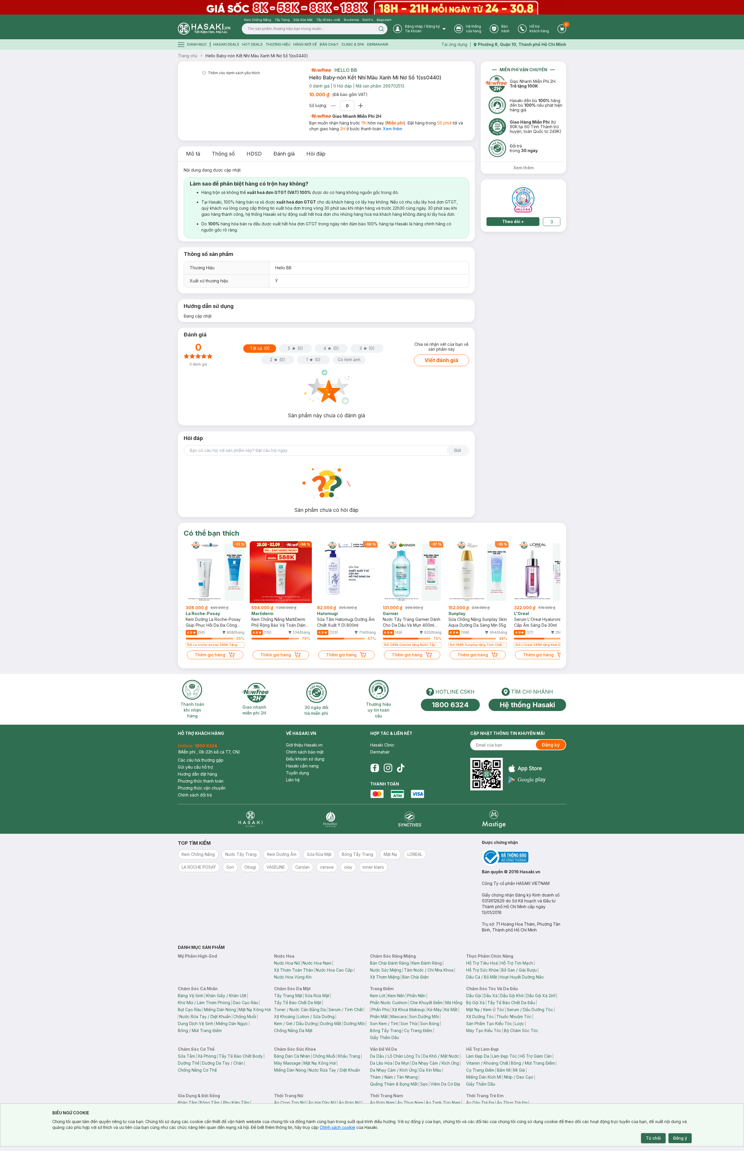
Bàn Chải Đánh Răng (389, 963)
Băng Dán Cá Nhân (292, 1056)
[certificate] (524, 857)
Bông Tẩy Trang (385, 1030)
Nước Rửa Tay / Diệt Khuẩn (205, 1016)
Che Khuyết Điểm (426, 1002)
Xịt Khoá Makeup (408, 1009)
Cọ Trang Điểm (418, 1030)
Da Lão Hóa (381, 1063)
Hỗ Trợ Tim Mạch (516, 963)
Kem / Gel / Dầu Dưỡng (296, 1023)
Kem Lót (377, 995)
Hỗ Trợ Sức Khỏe (482, 970)
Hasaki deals (226, 44)
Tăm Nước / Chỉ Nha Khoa (428, 970)
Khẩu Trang (349, 1056)
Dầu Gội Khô (512, 995)
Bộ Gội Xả (475, 1002)
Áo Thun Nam (410, 1102)
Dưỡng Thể (188, 1063)
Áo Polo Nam (382, 1102)
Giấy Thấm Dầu (384, 1037)
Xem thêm (392, 128)
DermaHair (377, 44)
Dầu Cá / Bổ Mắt (481, 976)
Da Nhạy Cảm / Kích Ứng (435, 1063)
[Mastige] (494, 819)
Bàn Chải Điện (415, 976)
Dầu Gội (473, 995)
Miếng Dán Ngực (232, 1023)
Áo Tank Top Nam (443, 1102)
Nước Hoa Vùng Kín (293, 976)
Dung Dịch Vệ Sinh (195, 1023)
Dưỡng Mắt (330, 1023)
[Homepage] (204, 29)
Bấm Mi (504, 1070)
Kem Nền (396, 995)
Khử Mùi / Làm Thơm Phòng (204, 1002)
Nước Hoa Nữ (287, 963)
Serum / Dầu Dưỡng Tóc (530, 1009)
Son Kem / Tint (384, 1023)
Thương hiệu (278, 44)
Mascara (398, 1016)
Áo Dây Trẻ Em (480, 1102)
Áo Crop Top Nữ (290, 1102)
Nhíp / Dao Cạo (518, 1077)
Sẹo (424, 1083)
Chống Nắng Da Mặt (293, 1030)
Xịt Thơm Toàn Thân (293, 970)
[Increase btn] (360, 105)
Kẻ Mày (435, 1009)
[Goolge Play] (527, 780)
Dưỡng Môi (354, 1023)
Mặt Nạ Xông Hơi (255, 1009)
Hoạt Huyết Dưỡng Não (522, 976)
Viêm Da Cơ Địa (445, 1083)
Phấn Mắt (379, 1016)
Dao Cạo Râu (245, 1002)
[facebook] (374, 768)
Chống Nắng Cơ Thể (197, 1070)
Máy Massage (287, 1063)
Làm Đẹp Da (477, 1056)
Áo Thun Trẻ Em (512, 1102)
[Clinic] (250, 819)
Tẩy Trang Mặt (288, 995)
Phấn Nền (416, 995)
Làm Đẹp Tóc (504, 1056)
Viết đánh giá (441, 360)
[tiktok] (401, 768)
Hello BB (346, 70)
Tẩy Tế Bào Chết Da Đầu (511, 1002)
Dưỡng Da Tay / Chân (222, 1063)
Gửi (457, 450)
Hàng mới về (305, 44)
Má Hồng (453, 1002)
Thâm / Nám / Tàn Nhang (394, 1077)
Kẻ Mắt (450, 1009)
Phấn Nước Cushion (388, 1002)
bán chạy (329, 44)
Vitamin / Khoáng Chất (487, 1063)
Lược (519, 1023)
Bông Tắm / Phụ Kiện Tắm (224, 1102)
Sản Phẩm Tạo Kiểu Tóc (489, 1023)
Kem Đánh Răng (427, 963)
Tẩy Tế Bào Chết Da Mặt (297, 1002)
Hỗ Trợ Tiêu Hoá (482, 963)
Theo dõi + (513, 221)
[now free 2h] (320, 70)
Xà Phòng (207, 1056)
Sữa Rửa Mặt (317, 995)
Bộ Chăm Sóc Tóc (521, 1030)
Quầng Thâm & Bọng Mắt (394, 1083)
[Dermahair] (330, 819)
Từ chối (653, 1138)
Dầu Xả (491, 995)
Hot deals (252, 44)
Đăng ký (551, 745)
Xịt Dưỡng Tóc (480, 1016)
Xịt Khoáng (284, 1016)
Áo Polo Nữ (350, 1102)
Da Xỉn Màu (430, 1070)
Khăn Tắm (187, 1102)
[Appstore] (527, 768)
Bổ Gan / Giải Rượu (519, 970)
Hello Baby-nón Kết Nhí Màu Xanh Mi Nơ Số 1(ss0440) (256, 55)
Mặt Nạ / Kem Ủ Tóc (485, 1009)
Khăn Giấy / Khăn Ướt (226, 995)
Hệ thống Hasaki (527, 705)
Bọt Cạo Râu (189, 1009)
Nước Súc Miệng (385, 970)
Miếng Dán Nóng (220, 1009)
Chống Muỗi (244, 1016)
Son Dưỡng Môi (424, 1016)
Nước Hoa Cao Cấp (334, 970)
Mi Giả (519, 1070)
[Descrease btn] (333, 105)
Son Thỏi (409, 1023)
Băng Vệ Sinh (190, 995)
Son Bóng (429, 1023)
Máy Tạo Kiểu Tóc (483, 1030)
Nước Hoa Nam (317, 963)
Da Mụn (402, 1063)
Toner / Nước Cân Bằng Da (300, 1009)
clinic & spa (352, 44)
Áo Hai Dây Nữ (322, 1102)
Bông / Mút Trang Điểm (200, 1030)
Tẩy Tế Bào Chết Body (241, 1056)
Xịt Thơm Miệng (385, 976)
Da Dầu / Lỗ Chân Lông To (395, 1056)
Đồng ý (680, 1138)
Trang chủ (187, 55)
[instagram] (388, 768)
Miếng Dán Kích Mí (483, 1077)
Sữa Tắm (186, 1056)
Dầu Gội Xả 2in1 (540, 995)
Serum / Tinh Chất (345, 1009)
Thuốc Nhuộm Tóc (514, 1016)
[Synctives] (410, 819)
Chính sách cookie (337, 1127)
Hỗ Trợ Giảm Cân (536, 1056)
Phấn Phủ (380, 1009)
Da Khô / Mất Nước (441, 1056)
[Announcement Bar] (372, 7)
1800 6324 (450, 705)
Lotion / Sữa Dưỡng (316, 1016)
